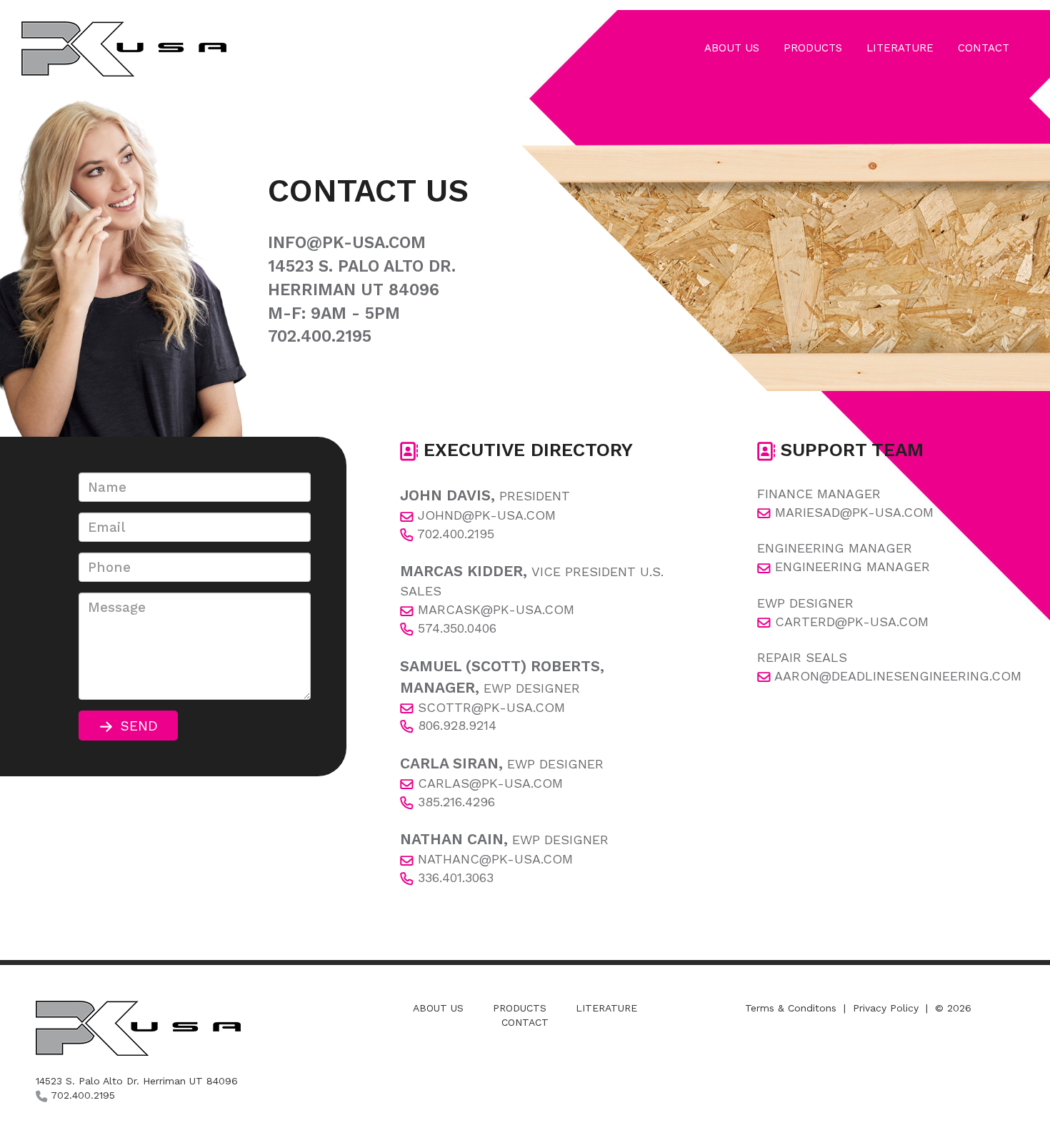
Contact (525, 1022)
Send (135, 726)
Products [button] (813, 47)
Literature (606, 1008)
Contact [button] (983, 47)
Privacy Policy (886, 1008)
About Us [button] (731, 47)
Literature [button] (900, 47)
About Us (438, 1008)
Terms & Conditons (790, 1008)
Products (519, 1008)
